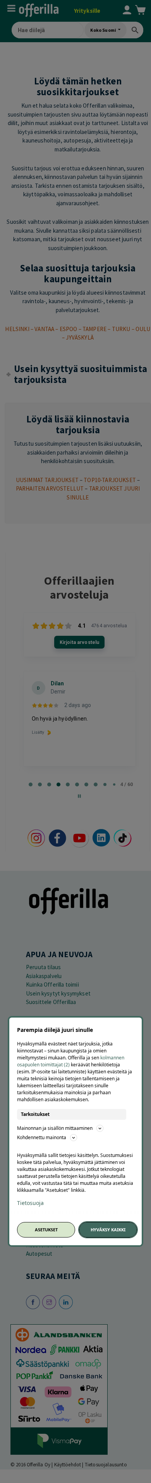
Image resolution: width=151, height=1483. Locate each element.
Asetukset (46, 1229)
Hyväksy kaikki (108, 1229)
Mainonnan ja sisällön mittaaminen (55, 1128)
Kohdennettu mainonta (41, 1137)
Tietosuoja (30, 1203)
